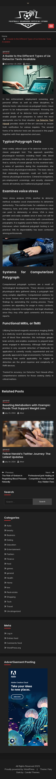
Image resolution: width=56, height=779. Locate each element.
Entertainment (13, 549)
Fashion (10, 554)
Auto (9, 525)
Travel (10, 606)
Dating (10, 540)
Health (10, 578)
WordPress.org (14, 647)
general (6, 51)
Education (11, 544)
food (9, 563)
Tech (9, 601)
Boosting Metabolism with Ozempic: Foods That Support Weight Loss (27, 406)
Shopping (11, 597)
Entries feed (12, 638)
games (10, 568)
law (8, 587)
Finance (10, 559)
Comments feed (14, 643)
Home (9, 582)
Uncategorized (14, 611)
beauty (10, 530)
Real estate (12, 592)
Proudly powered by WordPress (20, 769)
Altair (27, 64)
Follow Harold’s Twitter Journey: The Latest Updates (27, 455)
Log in (9, 633)
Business (11, 535)
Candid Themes (32, 772)
